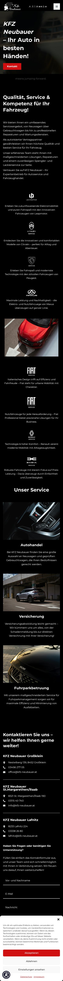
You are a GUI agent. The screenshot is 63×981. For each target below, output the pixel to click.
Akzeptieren (32, 952)
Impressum (39, 977)
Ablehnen (31, 961)
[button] (58, 919)
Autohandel (32, 545)
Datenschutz (26, 977)
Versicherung (31, 616)
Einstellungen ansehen (31, 969)
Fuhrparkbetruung (31, 688)
